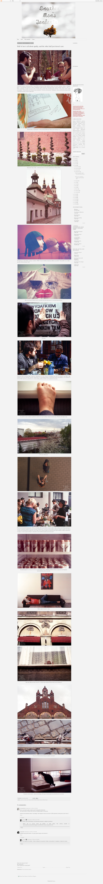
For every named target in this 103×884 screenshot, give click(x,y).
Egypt (74, 125)
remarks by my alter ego (80, 145)
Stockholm (78, 140)
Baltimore (79, 121)
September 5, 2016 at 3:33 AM (32, 808)
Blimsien (76, 209)
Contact (33, 39)
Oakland (78, 134)
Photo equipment (27, 39)
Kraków (78, 128)
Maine (78, 129)
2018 (75, 162)
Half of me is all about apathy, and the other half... (79, 177)
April (76, 187)
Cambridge (75, 123)
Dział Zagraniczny (77, 234)
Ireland (74, 128)
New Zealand (75, 133)
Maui (81, 130)
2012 (75, 199)
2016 (75, 165)
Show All (83, 246)
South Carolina (76, 139)
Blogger (53, 881)
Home (44, 867)
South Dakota (83, 139)
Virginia (83, 143)
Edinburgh (83, 124)
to (66, 87)
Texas (78, 141)
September (77, 171)
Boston (74, 122)
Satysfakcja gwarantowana (32, 569)
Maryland (83, 129)
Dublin (79, 124)
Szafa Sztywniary (77, 240)
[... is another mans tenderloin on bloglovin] (77, 101)
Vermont (77, 143)
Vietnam (80, 143)
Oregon (74, 135)
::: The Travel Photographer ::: (77, 238)
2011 (75, 200)
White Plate (76, 255)
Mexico (83, 130)
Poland (74, 136)
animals (80, 144)
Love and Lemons (78, 252)
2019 (75, 160)
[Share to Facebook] (36, 798)
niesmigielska (23, 808)
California (83, 122)
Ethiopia (79, 125)
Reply (21, 815)
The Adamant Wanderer (79, 212)
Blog (18, 39)
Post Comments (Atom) (26, 869)
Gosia (24, 819)
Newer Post (19, 867)
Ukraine (74, 143)
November (77, 168)
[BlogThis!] (34, 798)
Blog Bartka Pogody (78, 231)
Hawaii (81, 127)
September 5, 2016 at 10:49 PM (33, 839)
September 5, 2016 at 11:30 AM (31, 831)
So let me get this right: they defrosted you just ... (80, 174)
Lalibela (81, 128)
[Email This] (33, 798)
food (74, 145)
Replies (22, 817)
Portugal (78, 136)
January (77, 192)
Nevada (78, 131)
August (76, 180)
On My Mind (76, 220)
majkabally (22, 831)
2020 (75, 158)
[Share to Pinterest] (37, 798)
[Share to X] (35, 798)
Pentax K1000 (81, 135)
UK (80, 141)
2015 (75, 194)
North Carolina (82, 133)
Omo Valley (83, 134)
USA (83, 141)
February (77, 190)
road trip (75, 147)
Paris (77, 135)
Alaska (74, 121)
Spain (74, 140)
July (76, 182)
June (76, 184)
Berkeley (83, 121)
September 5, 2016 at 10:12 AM (33, 819)
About (22, 39)
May (76, 185)
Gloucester (75, 127)
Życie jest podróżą (78, 217)
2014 (75, 195)
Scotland (79, 137)
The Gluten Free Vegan (79, 261)
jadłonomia (76, 264)
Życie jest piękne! (77, 243)
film (84, 144)
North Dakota (75, 134)
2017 (75, 163)
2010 (75, 202)
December (77, 166)
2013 (75, 197)
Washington (75, 144)
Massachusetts (76, 130)
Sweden (83, 140)
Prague (81, 136)
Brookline (78, 122)
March (76, 188)
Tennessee (75, 141)
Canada (79, 123)
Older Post (68, 867)
